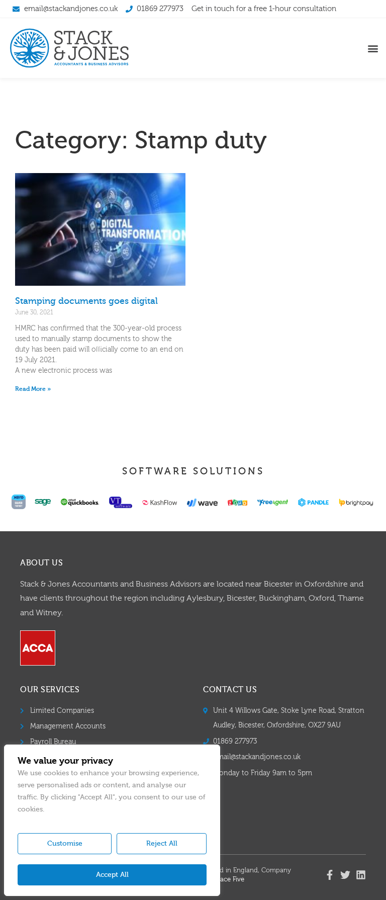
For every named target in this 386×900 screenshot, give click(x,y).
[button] (372, 48)
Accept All (112, 875)
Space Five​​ (228, 879)
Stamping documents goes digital (86, 301)
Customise (64, 844)
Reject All (161, 844)
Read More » (33, 388)
